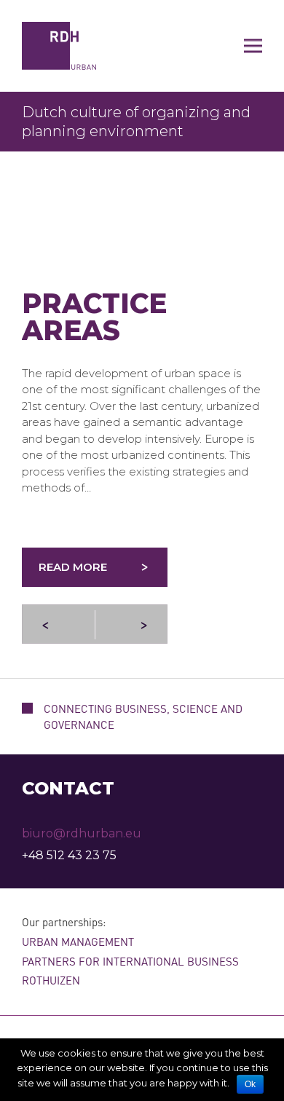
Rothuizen (51, 980)
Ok (250, 1084)
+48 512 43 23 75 (69, 855)
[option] (142, 122)
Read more (73, 567)
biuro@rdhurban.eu (81, 833)
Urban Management (78, 941)
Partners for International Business (130, 961)
